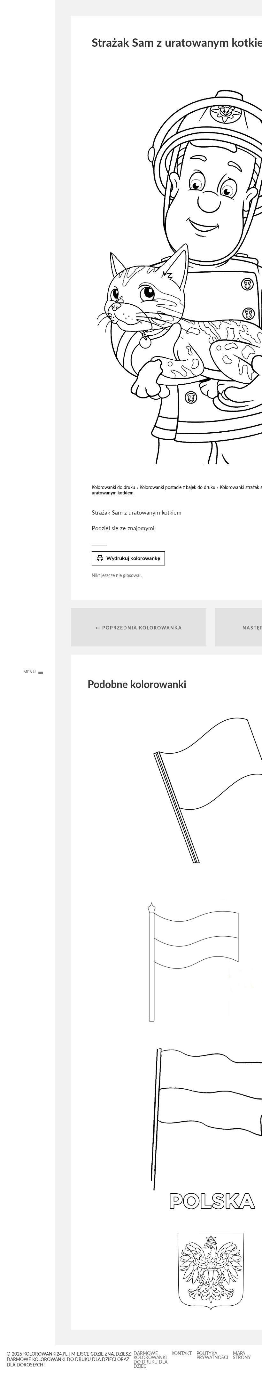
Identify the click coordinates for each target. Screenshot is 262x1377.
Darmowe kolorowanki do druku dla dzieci (150, 1360)
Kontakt (182, 1353)
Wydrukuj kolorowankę (128, 558)
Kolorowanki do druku (113, 487)
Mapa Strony (242, 1355)
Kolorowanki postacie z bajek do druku (177, 487)
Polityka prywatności (212, 1355)
